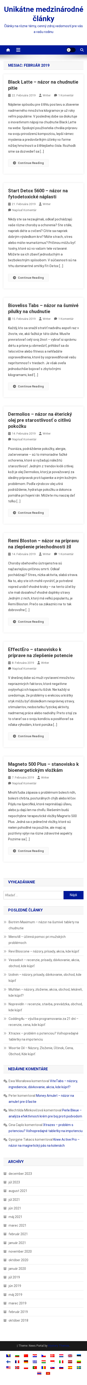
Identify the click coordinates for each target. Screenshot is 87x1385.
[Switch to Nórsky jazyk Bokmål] (17, 1367)
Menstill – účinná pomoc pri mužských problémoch (37, 940)
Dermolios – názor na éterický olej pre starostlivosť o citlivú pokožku (40, 420)
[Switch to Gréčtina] (34, 1361)
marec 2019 (17, 1303)
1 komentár (66, 95)
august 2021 (18, 1191)
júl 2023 (14, 1182)
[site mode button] (71, 50)
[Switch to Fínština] (8, 1361)
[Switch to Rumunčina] (43, 1367)
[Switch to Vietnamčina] (48, 1373)
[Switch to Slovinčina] (61, 1367)
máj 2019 (15, 1295)
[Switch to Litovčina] (78, 1361)
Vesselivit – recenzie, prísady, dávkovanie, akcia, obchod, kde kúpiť (44, 963)
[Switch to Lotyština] (70, 1361)
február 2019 (18, 1312)
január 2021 (17, 1243)
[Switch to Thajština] (39, 1373)
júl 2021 (14, 1200)
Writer (47, 95)
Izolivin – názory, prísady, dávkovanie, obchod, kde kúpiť (45, 977)
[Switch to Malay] (8, 1367)
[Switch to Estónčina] (78, 1356)
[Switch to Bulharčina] (17, 1356)
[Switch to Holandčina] (61, 1356)
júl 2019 (14, 1277)
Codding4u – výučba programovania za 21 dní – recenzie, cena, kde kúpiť (43, 1022)
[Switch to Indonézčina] (52, 1361)
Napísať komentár (24, 210)
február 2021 (18, 1234)
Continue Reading (31, 163)
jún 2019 (15, 1286)
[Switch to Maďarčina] (43, 1361)
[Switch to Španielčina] (70, 1367)
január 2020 (17, 1268)
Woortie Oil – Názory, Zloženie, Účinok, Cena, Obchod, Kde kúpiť (41, 1051)
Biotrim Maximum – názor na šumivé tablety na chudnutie (44, 925)
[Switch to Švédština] (78, 1367)
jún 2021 (15, 1208)
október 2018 (18, 1320)
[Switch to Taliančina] (61, 1361)
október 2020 (18, 1260)
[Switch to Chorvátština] (34, 1356)
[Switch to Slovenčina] (52, 1367)
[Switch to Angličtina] (70, 1356)
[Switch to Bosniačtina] (8, 1356)
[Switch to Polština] (26, 1367)
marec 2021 (17, 1225)
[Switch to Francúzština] (17, 1361)
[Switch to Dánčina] (52, 1356)
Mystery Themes (58, 1345)
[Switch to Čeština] (43, 1356)
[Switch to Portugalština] (34, 1367)
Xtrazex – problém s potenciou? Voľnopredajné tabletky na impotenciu (43, 1036)
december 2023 (20, 1173)
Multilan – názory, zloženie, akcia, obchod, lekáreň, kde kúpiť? (46, 992)
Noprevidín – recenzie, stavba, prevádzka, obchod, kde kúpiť (46, 1007)
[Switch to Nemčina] (26, 1361)
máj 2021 (15, 1217)
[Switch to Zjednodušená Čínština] (26, 1356)
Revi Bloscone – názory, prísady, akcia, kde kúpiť (44, 951)
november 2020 (20, 1251)
